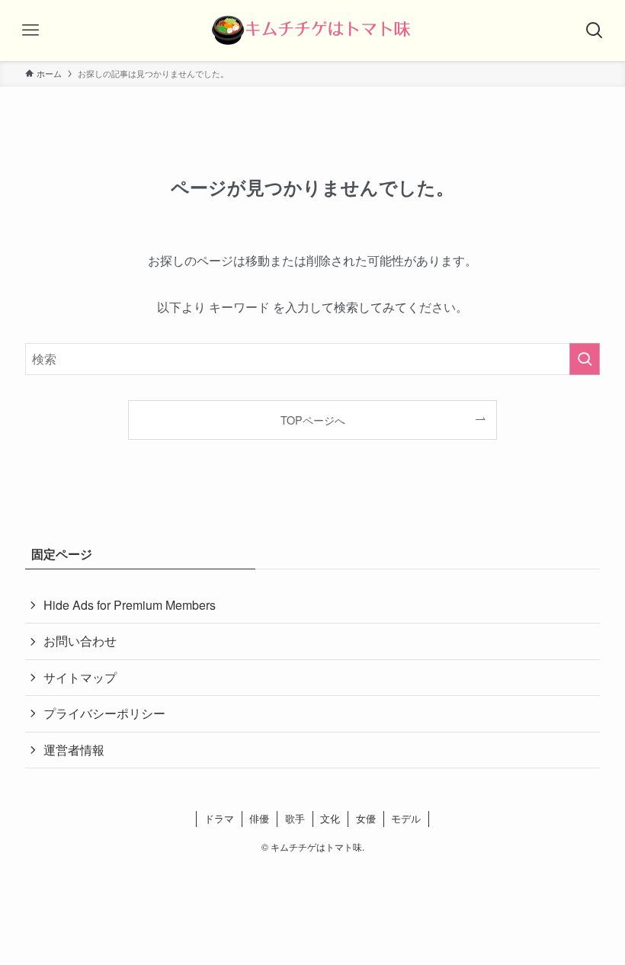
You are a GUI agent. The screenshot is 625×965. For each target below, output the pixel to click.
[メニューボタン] (30, 30)
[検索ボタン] (594, 30)
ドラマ (219, 818)
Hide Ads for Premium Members (129, 605)
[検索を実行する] (584, 359)
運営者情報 (73, 749)
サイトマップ (80, 677)
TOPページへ (312, 420)
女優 (366, 818)
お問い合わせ (80, 640)
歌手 (295, 818)
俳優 (259, 818)
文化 (330, 818)
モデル (406, 818)
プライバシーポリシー (104, 713)
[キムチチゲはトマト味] (312, 30)
